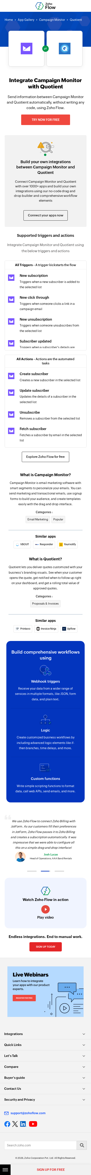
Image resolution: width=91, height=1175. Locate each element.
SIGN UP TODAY (45, 946)
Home (9, 19)
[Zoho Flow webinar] (45, 991)
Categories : (44, 512)
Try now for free (45, 119)
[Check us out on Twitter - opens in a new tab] (15, 1124)
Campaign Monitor (52, 19)
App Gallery (26, 19)
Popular (58, 519)
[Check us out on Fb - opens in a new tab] (7, 1124)
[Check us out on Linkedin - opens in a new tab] (23, 1124)
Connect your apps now (45, 215)
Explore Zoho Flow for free (45, 456)
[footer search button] (82, 1145)
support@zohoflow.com (28, 1113)
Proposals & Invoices (45, 603)
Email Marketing (38, 519)
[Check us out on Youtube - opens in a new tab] (33, 1124)
